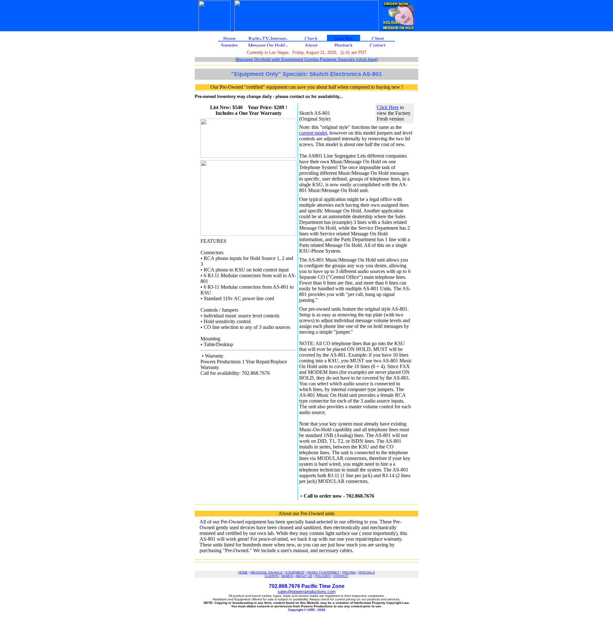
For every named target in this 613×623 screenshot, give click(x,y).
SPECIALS (367, 572)
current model (313, 133)
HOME (243, 572)
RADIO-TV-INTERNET (323, 572)
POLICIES (322, 576)
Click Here (388, 107)
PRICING (349, 572)
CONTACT (340, 576)
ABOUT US (304, 576)
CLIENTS (271, 576)
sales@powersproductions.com (307, 591)
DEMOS (287, 576)
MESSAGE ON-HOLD (267, 572)
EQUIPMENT (295, 572)
